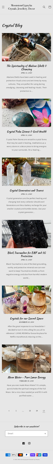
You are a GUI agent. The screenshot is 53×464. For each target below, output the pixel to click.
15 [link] (44, 411)
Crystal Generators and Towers (26, 190)
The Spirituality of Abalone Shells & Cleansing (26, 67)
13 (30, 411)
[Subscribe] (45, 434)
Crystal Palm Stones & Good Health (26, 131)
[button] (3, 7)
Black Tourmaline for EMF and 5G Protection (26, 254)
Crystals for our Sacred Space (26, 318)
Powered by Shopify (34, 459)
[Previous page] (9, 411)
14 (37, 411)
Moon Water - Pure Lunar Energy (27, 377)
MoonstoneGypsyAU (23, 459)
